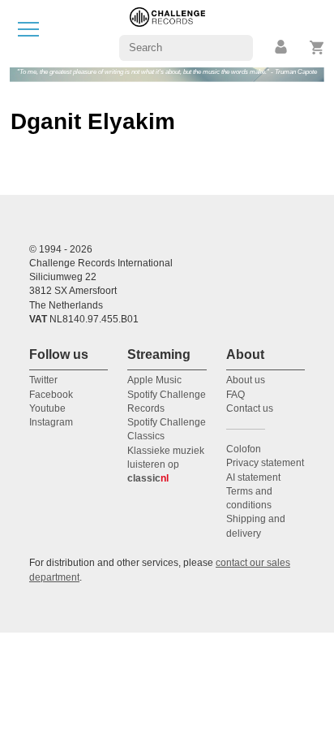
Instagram (51, 422)
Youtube (47, 408)
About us (245, 380)
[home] (167, 33)
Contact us (249, 408)
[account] (282, 47)
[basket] (317, 47)
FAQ (235, 395)
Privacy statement (265, 463)
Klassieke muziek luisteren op (165, 465)
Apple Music (154, 380)
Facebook (51, 395)
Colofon (243, 449)
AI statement (253, 477)
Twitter (43, 380)
